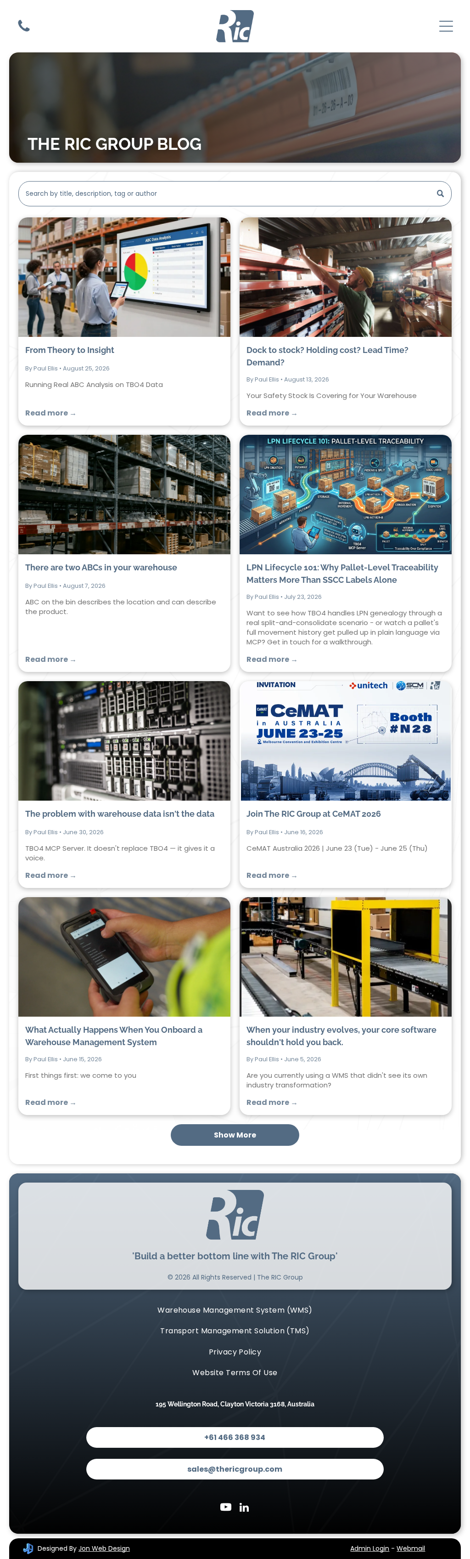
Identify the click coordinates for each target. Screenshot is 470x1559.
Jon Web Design (104, 1548)
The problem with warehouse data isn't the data (119, 814)
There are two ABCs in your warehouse (101, 567)
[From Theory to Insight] (124, 277)
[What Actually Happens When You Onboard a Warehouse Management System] (124, 957)
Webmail (411, 1548)
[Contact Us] (24, 31)
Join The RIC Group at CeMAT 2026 (313, 814)
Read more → (51, 413)
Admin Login (369, 1548)
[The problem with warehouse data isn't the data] (124, 741)
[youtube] (226, 1508)
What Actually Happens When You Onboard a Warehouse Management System (113, 1036)
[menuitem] (235, 1310)
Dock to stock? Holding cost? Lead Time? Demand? (327, 356)
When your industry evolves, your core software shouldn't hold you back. (341, 1036)
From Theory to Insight (69, 350)
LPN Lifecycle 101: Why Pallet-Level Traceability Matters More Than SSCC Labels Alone (342, 574)
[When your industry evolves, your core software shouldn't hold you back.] (346, 957)
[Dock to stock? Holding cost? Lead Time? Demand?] (346, 277)
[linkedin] (244, 1508)
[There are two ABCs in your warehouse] (124, 494)
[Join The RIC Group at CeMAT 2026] (346, 741)
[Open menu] (446, 26)
